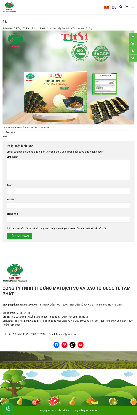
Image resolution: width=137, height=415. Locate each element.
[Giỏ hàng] (127, 7)
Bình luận (12, 156)
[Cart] (133, 43)
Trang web (12, 213)
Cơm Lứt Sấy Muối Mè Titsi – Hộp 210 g (69, 28)
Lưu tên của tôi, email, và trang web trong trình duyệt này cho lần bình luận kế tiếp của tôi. (59, 228)
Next (7, 136)
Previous (9, 132)
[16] (68, 77)
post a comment (42, 127)
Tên (9, 185)
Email (10, 199)
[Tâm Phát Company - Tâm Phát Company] (13, 7)
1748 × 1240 (37, 28)
